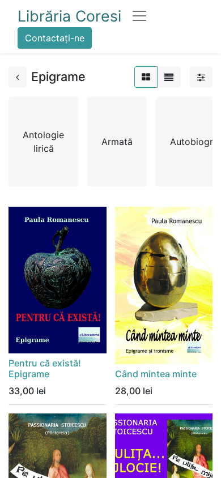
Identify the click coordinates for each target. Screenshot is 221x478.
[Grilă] (146, 77)
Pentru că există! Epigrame (44, 368)
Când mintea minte (156, 373)
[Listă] (169, 77)
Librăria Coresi (69, 16)
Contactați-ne (54, 38)
